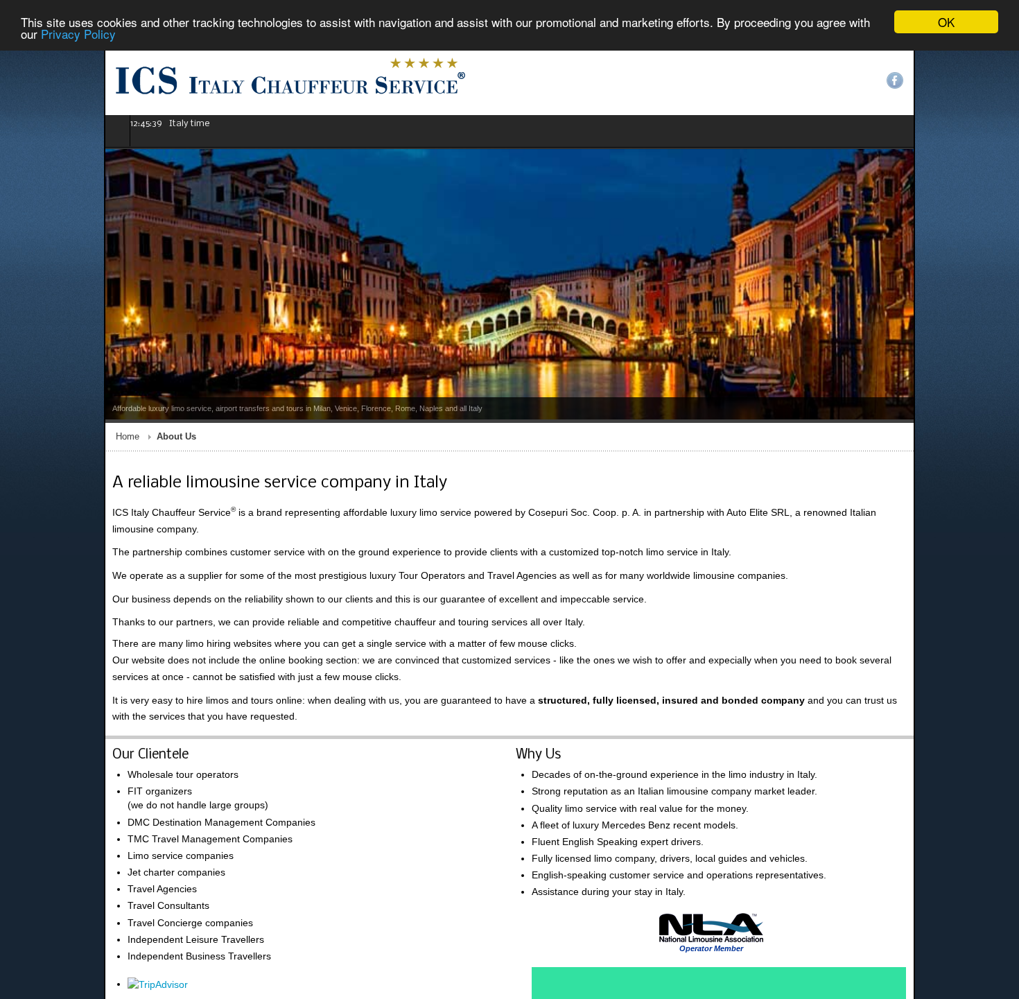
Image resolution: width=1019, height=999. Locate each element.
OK (946, 22)
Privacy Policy (78, 34)
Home (23, 437)
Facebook (999, 80)
